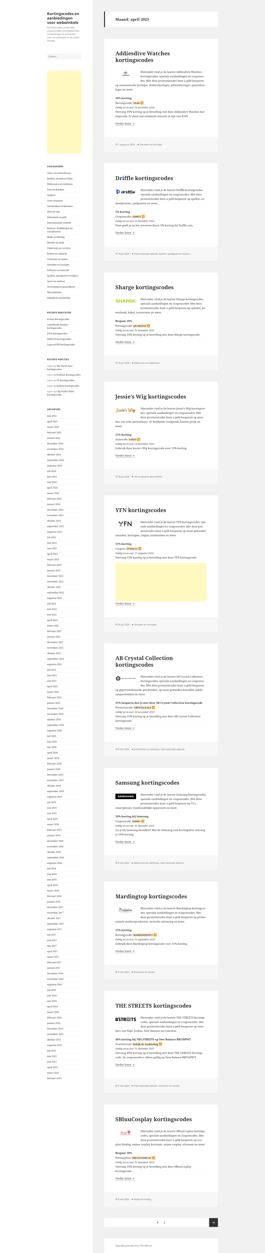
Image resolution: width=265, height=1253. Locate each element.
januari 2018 (53, 901)
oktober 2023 (54, 520)
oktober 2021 (54, 653)
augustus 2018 (54, 863)
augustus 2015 (54, 1045)
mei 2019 (52, 813)
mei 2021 (52, 680)
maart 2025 (53, 426)
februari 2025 (54, 432)
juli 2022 (51, 603)
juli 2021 (51, 669)
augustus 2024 (54, 465)
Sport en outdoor (56, 281)
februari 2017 (54, 962)
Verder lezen (125, 123)
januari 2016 (53, 1023)
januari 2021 (53, 702)
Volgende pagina (213, 1222)
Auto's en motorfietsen (59, 173)
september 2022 (55, 592)
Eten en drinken (55, 189)
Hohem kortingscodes (67, 385)
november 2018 (55, 846)
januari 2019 (53, 835)
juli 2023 (51, 537)
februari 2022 (54, 631)
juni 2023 (52, 542)
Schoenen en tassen (57, 259)
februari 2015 (54, 1078)
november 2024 (55, 449)
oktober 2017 (54, 918)
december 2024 (55, 443)
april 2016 (52, 1006)
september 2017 (55, 923)
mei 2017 (52, 945)
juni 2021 (52, 675)
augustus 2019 (54, 796)
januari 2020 (53, 769)
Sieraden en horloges (58, 264)
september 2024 (55, 460)
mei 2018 (52, 879)
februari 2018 (54, 896)
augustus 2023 (54, 531)
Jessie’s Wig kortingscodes (150, 396)
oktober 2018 (54, 852)
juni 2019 (52, 807)
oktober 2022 (54, 587)
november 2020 (55, 714)
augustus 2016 (54, 984)
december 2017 (55, 907)
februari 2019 (54, 829)
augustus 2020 (54, 730)
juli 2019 (51, 802)
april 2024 (52, 487)
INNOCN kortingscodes (59, 339)
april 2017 (52, 951)
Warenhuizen (54, 292)
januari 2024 (53, 504)
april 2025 (52, 421)
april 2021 (52, 686)
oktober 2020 (54, 719)
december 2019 (55, 774)
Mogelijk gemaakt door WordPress (133, 1245)
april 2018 (52, 885)
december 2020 (55, 708)
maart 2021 (53, 691)
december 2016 (55, 973)
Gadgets (51, 195)
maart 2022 (53, 625)
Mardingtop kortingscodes (151, 896)
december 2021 (55, 642)
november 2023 (55, 515)
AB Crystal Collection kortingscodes (144, 661)
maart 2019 (53, 824)
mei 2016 (52, 1001)
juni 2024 (52, 476)
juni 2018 (52, 874)
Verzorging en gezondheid (61, 286)
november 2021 (55, 647)
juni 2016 (52, 995)
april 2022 (52, 620)
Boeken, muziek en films (60, 178)
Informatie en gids (57, 217)
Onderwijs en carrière (59, 248)
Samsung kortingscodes (147, 782)
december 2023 (55, 509)
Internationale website (59, 222)
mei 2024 (52, 482)
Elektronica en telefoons (60, 184)
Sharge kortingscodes (144, 287)
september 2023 (55, 526)
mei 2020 (52, 747)
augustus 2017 (54, 929)
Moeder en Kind (55, 242)
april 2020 (52, 752)
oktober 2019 (54, 785)
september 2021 (55, 658)
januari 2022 (53, 636)
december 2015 (55, 1028)
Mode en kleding (56, 237)
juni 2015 (52, 1056)
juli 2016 (51, 989)
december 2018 (55, 840)
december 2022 (55, 576)
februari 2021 (54, 697)
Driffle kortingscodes (144, 178)
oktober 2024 (54, 454)
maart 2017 (53, 956)
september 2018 (55, 857)
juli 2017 (51, 934)
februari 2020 (54, 763)
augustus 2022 (54, 598)
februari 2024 (54, 498)
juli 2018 (51, 868)
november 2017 (55, 912)
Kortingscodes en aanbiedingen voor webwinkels (63, 18)
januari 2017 (53, 967)
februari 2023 (54, 564)
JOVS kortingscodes (57, 333)
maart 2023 (53, 559)
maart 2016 (53, 1012)
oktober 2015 (54, 1039)
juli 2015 (51, 1050)
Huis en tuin (53, 211)
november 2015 (55, 1034)
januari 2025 (53, 438)
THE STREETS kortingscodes (153, 1005)
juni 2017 (52, 940)
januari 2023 (53, 570)
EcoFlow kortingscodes (68, 374)
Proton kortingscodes (58, 319)
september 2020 (55, 725)
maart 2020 (53, 758)
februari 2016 (54, 1017)
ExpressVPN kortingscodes (61, 344)
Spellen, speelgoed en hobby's (63, 275)
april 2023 (52, 553)
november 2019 (55, 780)
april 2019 (52, 818)
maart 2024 (53, 493)
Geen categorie (55, 200)
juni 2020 (52, 741)
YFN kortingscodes (140, 510)
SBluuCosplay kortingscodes (153, 1119)
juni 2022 (52, 609)
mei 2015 (52, 1061)
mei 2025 (52, 415)
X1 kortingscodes (65, 380)
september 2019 (55, 791)
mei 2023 (52, 548)
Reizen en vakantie (57, 253)
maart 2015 (53, 1072)
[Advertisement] (64, 112)
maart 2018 (53, 890)
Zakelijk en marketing (58, 297)
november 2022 (55, 581)
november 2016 (55, 978)
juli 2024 (51, 471)
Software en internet (58, 270)
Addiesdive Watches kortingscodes (142, 56)
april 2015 (52, 1067)
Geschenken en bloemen (60, 206)
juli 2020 (51, 736)
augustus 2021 (54, 664)
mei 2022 (52, 614)
